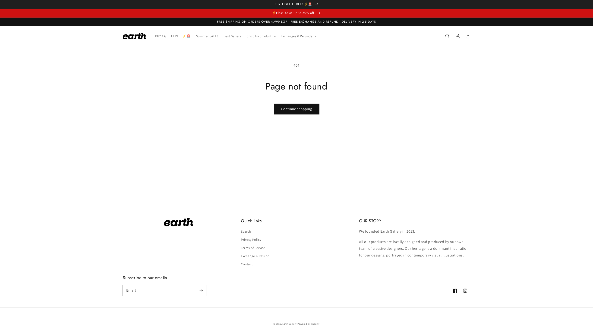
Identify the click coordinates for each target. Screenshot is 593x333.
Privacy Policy (251, 239)
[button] (447, 36)
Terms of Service (253, 248)
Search (246, 231)
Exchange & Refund (255, 256)
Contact (247, 264)
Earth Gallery (289, 323)
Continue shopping (296, 109)
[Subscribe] (201, 290)
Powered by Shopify (308, 323)
